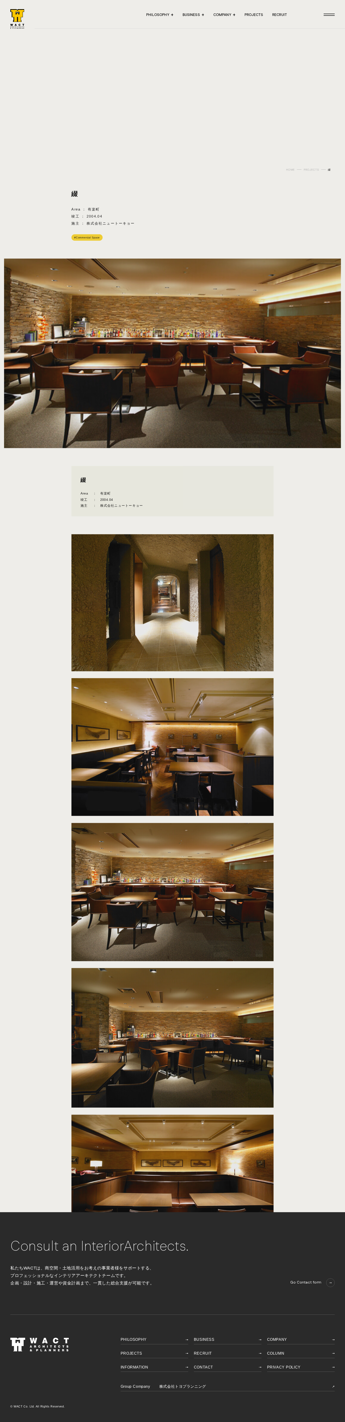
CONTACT (203, 1367)
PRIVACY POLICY (284, 1367)
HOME (290, 170)
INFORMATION (134, 1367)
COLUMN (275, 1353)
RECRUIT (203, 1353)
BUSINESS (204, 1340)
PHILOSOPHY (134, 1340)
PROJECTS (311, 170)
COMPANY (277, 1340)
